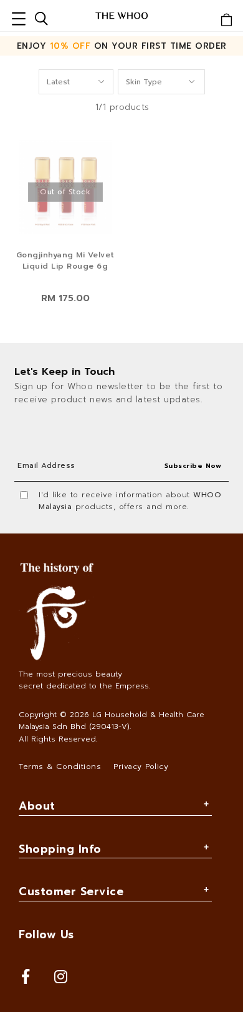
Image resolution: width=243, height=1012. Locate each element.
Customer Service (71, 891)
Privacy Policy (140, 766)
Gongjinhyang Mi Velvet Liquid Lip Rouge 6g (65, 260)
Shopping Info (60, 849)
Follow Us (46, 934)
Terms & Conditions (60, 766)
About (37, 806)
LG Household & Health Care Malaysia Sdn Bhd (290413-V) (111, 720)
